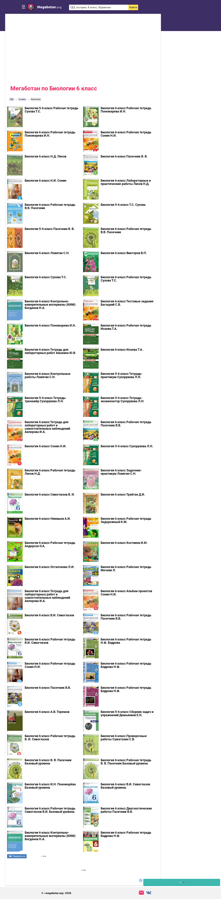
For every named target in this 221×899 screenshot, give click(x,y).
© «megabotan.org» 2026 (56, 893)
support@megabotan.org (141, 893)
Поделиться (19, 856)
